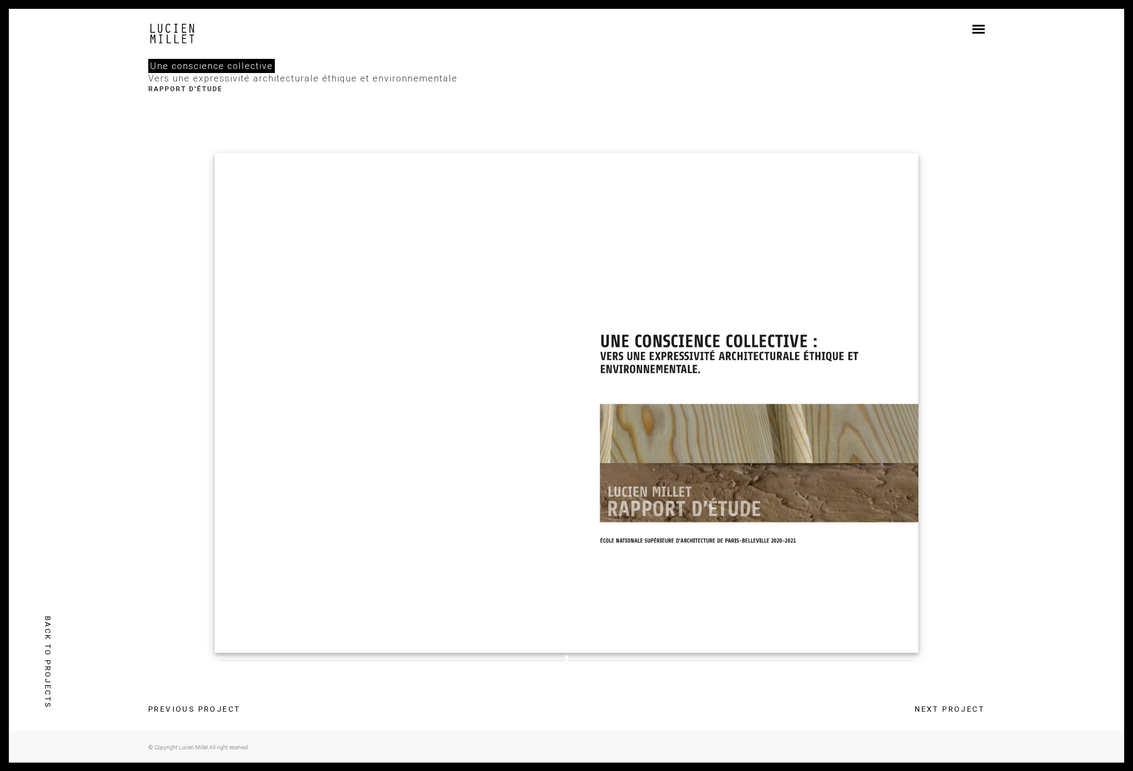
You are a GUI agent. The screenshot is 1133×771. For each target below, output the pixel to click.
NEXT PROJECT (950, 709)
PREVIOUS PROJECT (194, 709)
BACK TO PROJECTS (47, 662)
